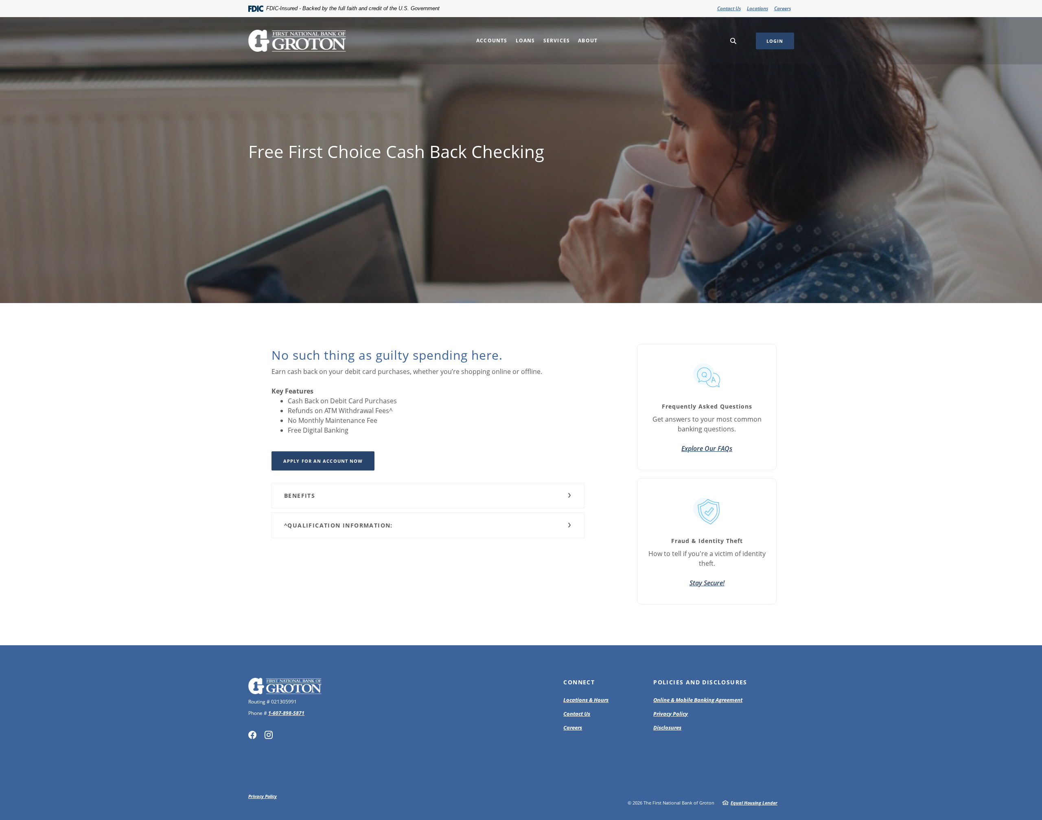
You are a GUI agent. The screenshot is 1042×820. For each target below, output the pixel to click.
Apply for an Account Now (323, 461)
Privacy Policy (670, 713)
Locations (757, 8)
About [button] (588, 40)
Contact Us (729, 8)
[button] (427, 495)
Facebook (252, 735)
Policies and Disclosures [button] (700, 682)
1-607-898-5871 (286, 713)
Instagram (269, 735)
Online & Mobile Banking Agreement (697, 699)
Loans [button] (525, 40)
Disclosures (667, 727)
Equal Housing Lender (754, 803)
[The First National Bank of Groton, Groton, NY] (297, 41)
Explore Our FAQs (706, 448)
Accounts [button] (492, 40)
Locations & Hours (586, 699)
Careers (782, 8)
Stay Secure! (707, 582)
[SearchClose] (733, 40)
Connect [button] (579, 682)
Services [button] (556, 40)
